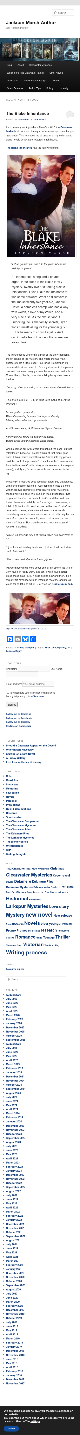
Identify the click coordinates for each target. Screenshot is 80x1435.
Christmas (57, 868)
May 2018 (11, 1363)
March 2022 (13, 1211)
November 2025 (15, 1031)
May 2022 (11, 1203)
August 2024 (13, 1093)
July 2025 (11, 1048)
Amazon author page (35, 80)
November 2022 (15, 1179)
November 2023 (15, 1130)
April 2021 (12, 1256)
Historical (17, 898)
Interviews (12, 784)
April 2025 (12, 1060)
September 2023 (15, 1138)
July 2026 (11, 999)
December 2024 (15, 1076)
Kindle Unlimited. (62, 584)
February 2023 (14, 1166)
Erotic (54, 887)
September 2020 (15, 1285)
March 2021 (13, 1261)
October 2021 (14, 1232)
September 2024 (15, 1088)
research (49, 930)
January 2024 (14, 1121)
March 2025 (13, 1064)
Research (11, 813)
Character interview (24, 868)
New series (17, 924)
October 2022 (14, 1183)
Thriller (62, 937)
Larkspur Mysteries (27, 906)
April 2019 (12, 1334)
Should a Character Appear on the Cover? (31, 745)
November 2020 (15, 1277)
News (8, 923)
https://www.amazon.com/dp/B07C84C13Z (26, 628)
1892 (8, 868)
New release (62, 915)
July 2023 (11, 1146)
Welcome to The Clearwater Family (25, 72)
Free (8, 892)
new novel (39, 914)
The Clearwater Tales (18, 829)
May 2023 (11, 1154)
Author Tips (35, 88)
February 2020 (14, 1305)
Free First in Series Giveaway (23, 762)
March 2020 (13, 1301)
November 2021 (15, 1228)
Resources (63, 930)
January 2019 (14, 1346)
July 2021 (11, 1244)
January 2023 (14, 1170)
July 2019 (11, 1322)
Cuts (8, 776)
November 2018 (15, 1355)
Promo (11, 930)
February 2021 (14, 1265)
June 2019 (12, 1326)
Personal (11, 800)
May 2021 (11, 1252)
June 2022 (12, 1199)
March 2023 (13, 1162)
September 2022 (15, 1187)
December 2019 (15, 1310)
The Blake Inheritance (27, 113)
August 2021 (13, 1240)
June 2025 (12, 1052)
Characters (43, 868)
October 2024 (14, 1084)
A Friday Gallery (15, 758)
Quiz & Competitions (18, 809)
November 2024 (15, 1080)
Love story (59, 906)
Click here (38, 696)
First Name (11, 668)
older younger (51, 923)
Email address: (14, 683)
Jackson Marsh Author (31, 22)
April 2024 (12, 1109)
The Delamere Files (17, 833)
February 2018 (14, 1371)
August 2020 (13, 1289)
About (20, 64)
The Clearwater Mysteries (21, 825)
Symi (39, 937)
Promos (22, 930)
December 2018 (15, 1350)
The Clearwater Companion (22, 821)
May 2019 (11, 1330)
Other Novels (56, 72)
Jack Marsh (39, 119)
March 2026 (13, 1015)
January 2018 (14, 1375)
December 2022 (15, 1174)
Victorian (33, 944)
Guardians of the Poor (38, 892)
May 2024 (11, 1105)
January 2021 (14, 1269)
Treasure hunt (14, 945)
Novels (10, 796)
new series (12, 792)
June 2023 (12, 1150)
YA (68, 647)
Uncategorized (14, 845)
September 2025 (15, 1039)
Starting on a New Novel (20, 754)
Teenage (49, 937)
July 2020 (11, 1293)
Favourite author (15, 969)
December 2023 (15, 1125)
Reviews (10, 937)
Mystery (61, 647)
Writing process (26, 952)
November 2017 (15, 1383)
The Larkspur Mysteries (20, 837)
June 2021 (12, 1248)
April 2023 (12, 1158)
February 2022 (14, 1215)
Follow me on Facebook (19, 718)
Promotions (13, 805)
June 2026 (12, 1003)
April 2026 (12, 1011)
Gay (13, 892)
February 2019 (14, 1342)
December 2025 (15, 1027)
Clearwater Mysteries (40, 64)
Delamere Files (43, 881)
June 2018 (12, 1359)
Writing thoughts (26, 647)
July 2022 (11, 1195)
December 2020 (15, 1273)
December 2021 (15, 1224)
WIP (8, 850)
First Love (50, 647)
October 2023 (14, 1134)
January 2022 (14, 1219)
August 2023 (13, 1142)
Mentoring (12, 788)
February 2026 (14, 1019)
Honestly (63, 88)
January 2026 (14, 1023)
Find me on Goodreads (18, 726)
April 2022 (12, 1207)
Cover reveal (61, 875)
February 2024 (14, 1117)
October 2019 (14, 1318)
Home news (35, 899)
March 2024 (13, 1113)
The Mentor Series (17, 841)
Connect (56, 80)
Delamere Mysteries (19, 887)
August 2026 (13, 994)
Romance (25, 936)
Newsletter (12, 80)
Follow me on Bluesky (18, 722)
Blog (9, 64)
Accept (11, 1428)
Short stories (14, 817)
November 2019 (15, 1314)
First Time (66, 887)
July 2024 (11, 1097)
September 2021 (15, 1236)
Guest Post (12, 780)
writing (55, 945)
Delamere (22, 881)
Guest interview (59, 892)
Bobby (49, 88)
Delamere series (41, 887)
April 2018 (12, 1367)
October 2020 (14, 1281)
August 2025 (13, 1043)
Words (47, 945)
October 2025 (14, 1035)
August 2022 (13, 1191)
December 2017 (15, 1379)
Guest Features (15, 88)
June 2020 (12, 1297)
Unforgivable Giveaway (20, 749)
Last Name (56, 668)
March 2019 (13, 1338)
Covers (9, 881)
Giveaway (21, 892)
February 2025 (14, 1068)
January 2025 (14, 1072)
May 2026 (11, 1007)
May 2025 (11, 1056)
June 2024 (12, 1101)
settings (35, 1421)
